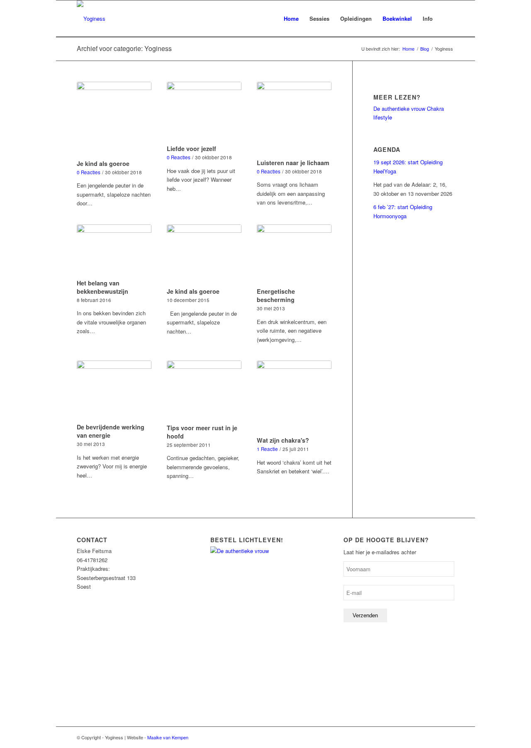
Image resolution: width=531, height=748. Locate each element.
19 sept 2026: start (396, 162)
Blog (424, 49)
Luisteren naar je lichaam (293, 162)
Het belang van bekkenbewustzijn (102, 287)
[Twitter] (448, 737)
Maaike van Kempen (167, 737)
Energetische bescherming (276, 295)
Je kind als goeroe (103, 163)
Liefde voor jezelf (191, 148)
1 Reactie (267, 449)
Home (408, 49)
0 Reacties (88, 172)
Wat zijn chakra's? (283, 440)
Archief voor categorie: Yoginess (124, 48)
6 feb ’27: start (390, 207)
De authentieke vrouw (399, 108)
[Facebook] (435, 737)
